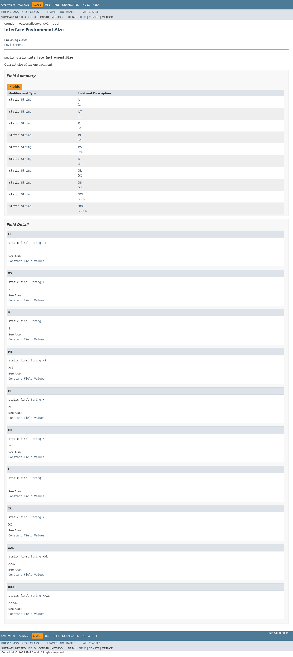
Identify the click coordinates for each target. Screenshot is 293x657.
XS (80, 182)
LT (80, 111)
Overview (8, 4)
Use (47, 4)
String (26, 99)
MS (80, 147)
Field (32, 17)
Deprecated (70, 4)
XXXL (81, 206)
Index (86, 4)
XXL (80, 194)
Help (95, 4)
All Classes (92, 12)
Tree (56, 4)
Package (23, 4)
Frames (52, 12)
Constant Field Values (26, 261)
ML (80, 135)
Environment (13, 45)
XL (80, 170)
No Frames (67, 12)
